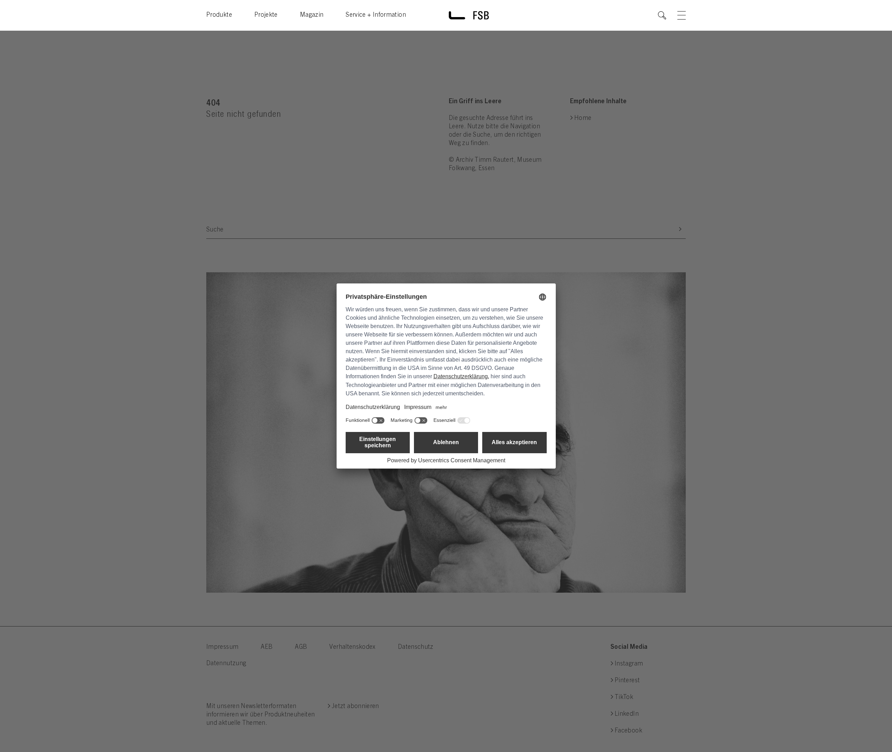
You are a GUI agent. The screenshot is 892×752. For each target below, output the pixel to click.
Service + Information (376, 15)
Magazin (312, 15)
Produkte (219, 15)
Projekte (266, 15)
